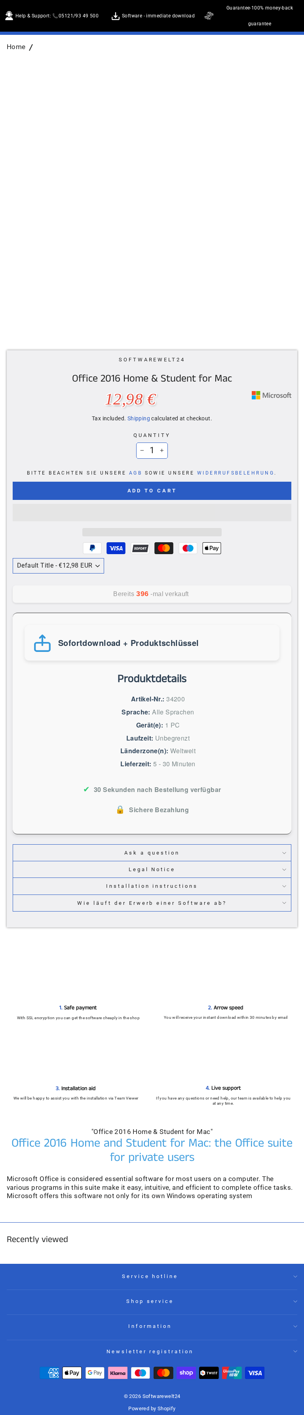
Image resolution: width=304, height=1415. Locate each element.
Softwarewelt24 (152, 360)
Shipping (138, 418)
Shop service (150, 1301)
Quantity (152, 435)
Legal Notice (152, 869)
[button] (152, 512)
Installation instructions (152, 886)
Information (150, 1326)
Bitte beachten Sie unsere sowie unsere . (152, 473)
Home (16, 47)
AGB (135, 473)
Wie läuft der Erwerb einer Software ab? (152, 903)
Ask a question (152, 853)
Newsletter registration (150, 1351)
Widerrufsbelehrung (236, 473)
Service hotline (150, 1276)
